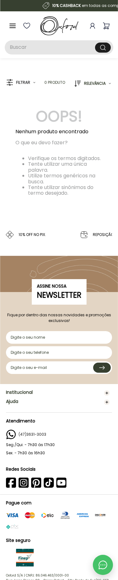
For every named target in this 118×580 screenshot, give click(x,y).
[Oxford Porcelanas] (59, 25)
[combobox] (59, 47)
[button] (21, 82)
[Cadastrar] (102, 368)
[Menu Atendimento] (103, 565)
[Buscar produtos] (103, 48)
